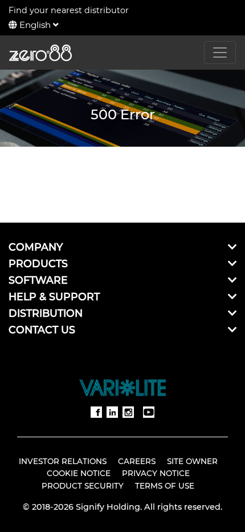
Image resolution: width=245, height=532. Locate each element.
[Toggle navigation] (220, 52)
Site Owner (192, 461)
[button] (232, 247)
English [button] (35, 24)
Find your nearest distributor (69, 10)
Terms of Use (164, 485)
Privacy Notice (156, 473)
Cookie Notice (79, 473)
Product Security (83, 485)
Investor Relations (63, 461)
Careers (137, 461)
